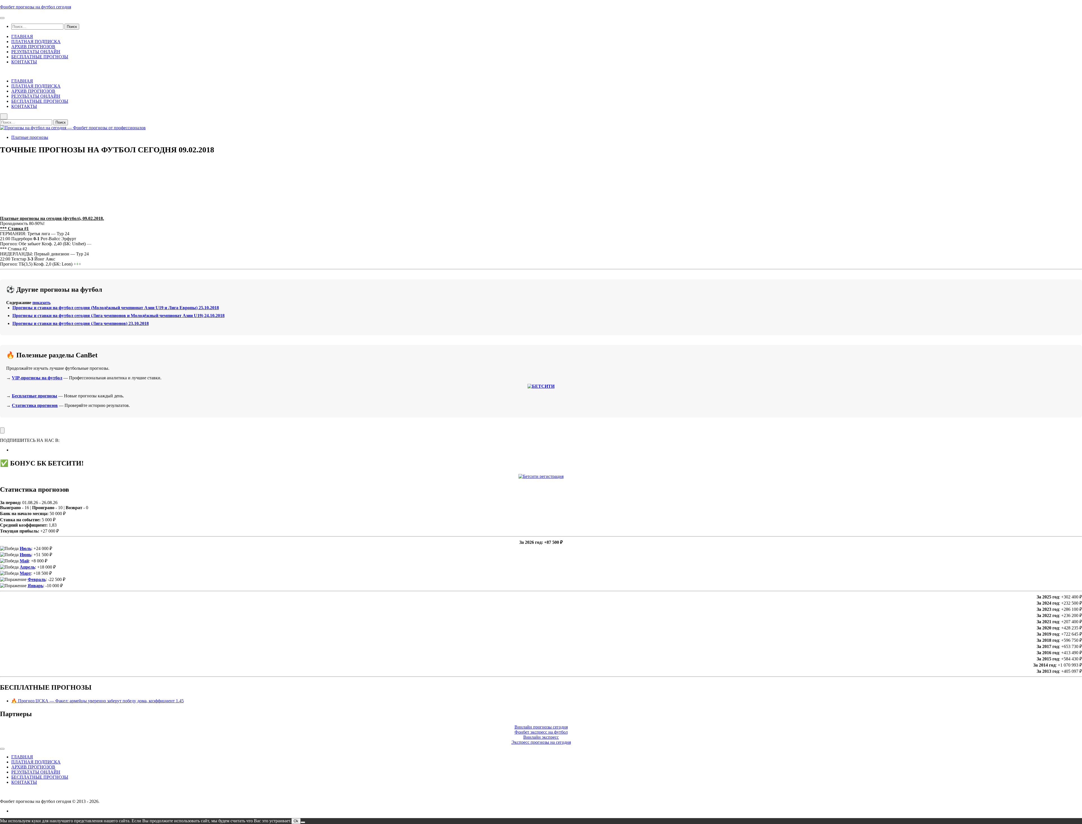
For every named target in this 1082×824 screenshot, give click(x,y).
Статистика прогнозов (35, 405)
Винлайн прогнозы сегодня (541, 727)
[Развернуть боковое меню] (2, 430)
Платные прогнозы (29, 137)
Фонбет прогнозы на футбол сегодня (35, 7)
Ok (296, 821)
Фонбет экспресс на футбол (541, 732)
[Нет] (303, 822)
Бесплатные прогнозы (34, 395)
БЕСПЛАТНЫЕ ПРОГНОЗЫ (39, 56)
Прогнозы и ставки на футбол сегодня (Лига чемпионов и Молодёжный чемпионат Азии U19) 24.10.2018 (118, 315)
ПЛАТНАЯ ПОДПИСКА (36, 41)
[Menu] (2, 18)
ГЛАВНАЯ (22, 36)
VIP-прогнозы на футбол (37, 377)
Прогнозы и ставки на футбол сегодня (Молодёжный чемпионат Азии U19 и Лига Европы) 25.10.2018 (115, 307)
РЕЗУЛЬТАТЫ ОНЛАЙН (35, 51)
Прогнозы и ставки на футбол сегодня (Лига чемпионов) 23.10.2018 (80, 323)
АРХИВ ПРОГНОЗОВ (33, 46)
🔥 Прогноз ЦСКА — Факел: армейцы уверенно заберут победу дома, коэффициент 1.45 (97, 700)
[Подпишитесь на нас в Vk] (13, 449)
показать (41, 302)
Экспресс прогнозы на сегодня (541, 742)
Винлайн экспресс (541, 737)
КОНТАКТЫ (24, 61)
